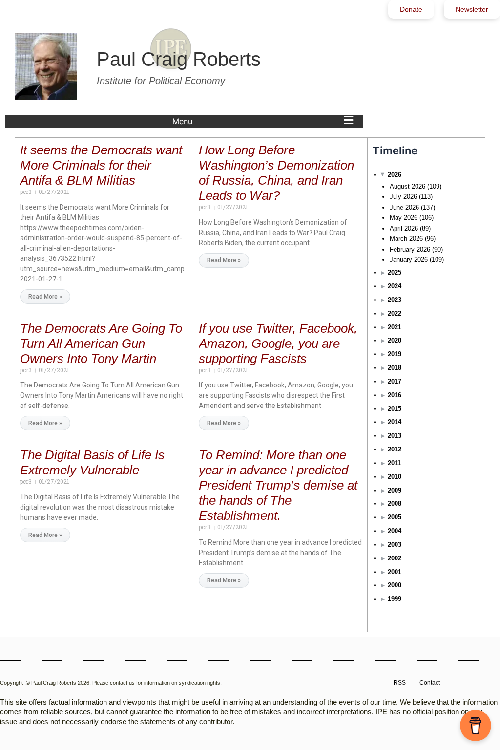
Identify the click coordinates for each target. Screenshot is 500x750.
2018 (394, 367)
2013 (394, 435)
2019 (394, 354)
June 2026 (404, 207)
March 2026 (406, 238)
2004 (394, 531)
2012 (394, 449)
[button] (265, 121)
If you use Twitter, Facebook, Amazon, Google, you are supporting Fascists (278, 343)
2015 (394, 408)
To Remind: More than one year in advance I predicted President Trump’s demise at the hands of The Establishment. (278, 485)
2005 (394, 517)
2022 (394, 313)
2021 (394, 327)
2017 (394, 381)
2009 (394, 490)
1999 (394, 598)
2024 (394, 286)
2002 (394, 558)
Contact (429, 682)
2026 (394, 174)
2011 (394, 463)
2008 (394, 503)
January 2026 (409, 259)
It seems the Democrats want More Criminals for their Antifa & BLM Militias (101, 165)
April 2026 (404, 228)
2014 (394, 422)
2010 (394, 476)
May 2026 (403, 217)
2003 (394, 544)
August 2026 (407, 186)
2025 (394, 272)
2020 (394, 340)
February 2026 (410, 249)
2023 (394, 299)
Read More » (45, 296)
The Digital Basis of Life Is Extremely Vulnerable (92, 462)
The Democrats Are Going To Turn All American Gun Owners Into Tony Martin (101, 343)
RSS (400, 682)
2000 (394, 585)
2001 (394, 572)
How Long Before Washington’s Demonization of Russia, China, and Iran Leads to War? (276, 173)
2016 (394, 395)
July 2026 (403, 196)
